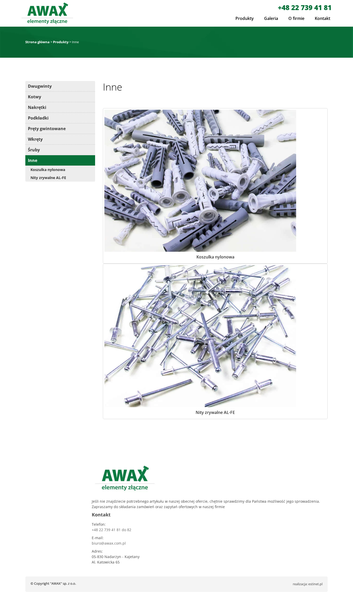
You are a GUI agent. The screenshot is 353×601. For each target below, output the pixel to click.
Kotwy (34, 97)
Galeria (271, 18)
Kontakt (322, 18)
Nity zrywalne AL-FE (48, 177)
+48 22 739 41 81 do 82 (111, 529)
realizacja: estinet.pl (308, 584)
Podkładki (38, 118)
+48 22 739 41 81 (305, 7)
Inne (32, 160)
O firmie (296, 18)
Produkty (244, 18)
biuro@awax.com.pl (109, 543)
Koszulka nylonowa (47, 169)
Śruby (34, 150)
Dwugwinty (40, 86)
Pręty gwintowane (47, 128)
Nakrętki (37, 107)
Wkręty (35, 139)
